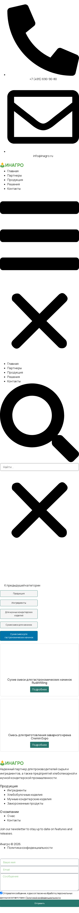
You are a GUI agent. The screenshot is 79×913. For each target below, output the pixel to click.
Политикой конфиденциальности (43, 897)
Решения (13, 184)
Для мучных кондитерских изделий (19, 614)
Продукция (15, 180)
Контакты (14, 189)
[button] (39, 276)
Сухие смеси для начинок (19, 624)
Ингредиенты (19, 602)
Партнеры (14, 175)
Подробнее (39, 689)
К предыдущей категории (22, 585)
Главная (13, 171)
